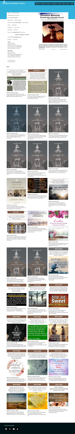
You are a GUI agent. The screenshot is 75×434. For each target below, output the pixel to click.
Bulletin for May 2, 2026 (11, 278)
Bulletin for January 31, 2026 (33, 410)
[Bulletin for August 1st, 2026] (37, 118)
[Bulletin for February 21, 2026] (37, 362)
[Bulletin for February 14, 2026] (58, 362)
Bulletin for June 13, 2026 (12, 205)
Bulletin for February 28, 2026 (12, 377)
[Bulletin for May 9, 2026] (58, 225)
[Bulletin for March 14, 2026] (37, 327)
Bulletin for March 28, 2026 (54, 308)
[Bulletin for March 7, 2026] (58, 328)
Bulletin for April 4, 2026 (32, 308)
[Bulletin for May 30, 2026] (58, 188)
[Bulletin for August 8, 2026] (16, 118)
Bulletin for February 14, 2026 (54, 376)
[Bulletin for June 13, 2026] (16, 190)
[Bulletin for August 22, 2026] (37, 81)
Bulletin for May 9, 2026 (53, 241)
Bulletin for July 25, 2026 (53, 133)
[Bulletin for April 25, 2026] (37, 261)
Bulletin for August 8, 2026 (12, 133)
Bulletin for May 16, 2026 (32, 227)
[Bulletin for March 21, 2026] (16, 328)
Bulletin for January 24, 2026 (54, 407)
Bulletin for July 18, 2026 (12, 169)
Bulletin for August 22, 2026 (33, 94)
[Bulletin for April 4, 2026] (37, 295)
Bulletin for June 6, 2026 (32, 194)
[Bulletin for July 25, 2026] (58, 118)
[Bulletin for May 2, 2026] (16, 262)
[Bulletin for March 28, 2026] (58, 295)
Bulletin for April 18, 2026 (54, 275)
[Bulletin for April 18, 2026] (58, 260)
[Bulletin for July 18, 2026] (16, 154)
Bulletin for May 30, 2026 (53, 201)
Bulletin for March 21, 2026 (12, 342)
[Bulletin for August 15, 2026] (58, 82)
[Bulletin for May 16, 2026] (37, 218)
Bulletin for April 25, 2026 (33, 276)
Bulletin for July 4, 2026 (53, 168)
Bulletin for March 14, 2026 (33, 341)
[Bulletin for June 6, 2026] (37, 185)
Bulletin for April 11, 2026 (12, 307)
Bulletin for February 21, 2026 (33, 376)
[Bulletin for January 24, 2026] (58, 394)
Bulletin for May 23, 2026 (12, 235)
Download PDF (11, 61)
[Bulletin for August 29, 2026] (16, 80)
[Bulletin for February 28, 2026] (16, 362)
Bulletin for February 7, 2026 (12, 410)
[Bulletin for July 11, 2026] (37, 155)
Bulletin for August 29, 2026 (12, 92)
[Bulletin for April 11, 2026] (16, 294)
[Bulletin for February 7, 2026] (16, 396)
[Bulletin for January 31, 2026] (37, 396)
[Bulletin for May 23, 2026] (16, 222)
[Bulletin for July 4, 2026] (58, 153)
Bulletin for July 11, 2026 (32, 171)
